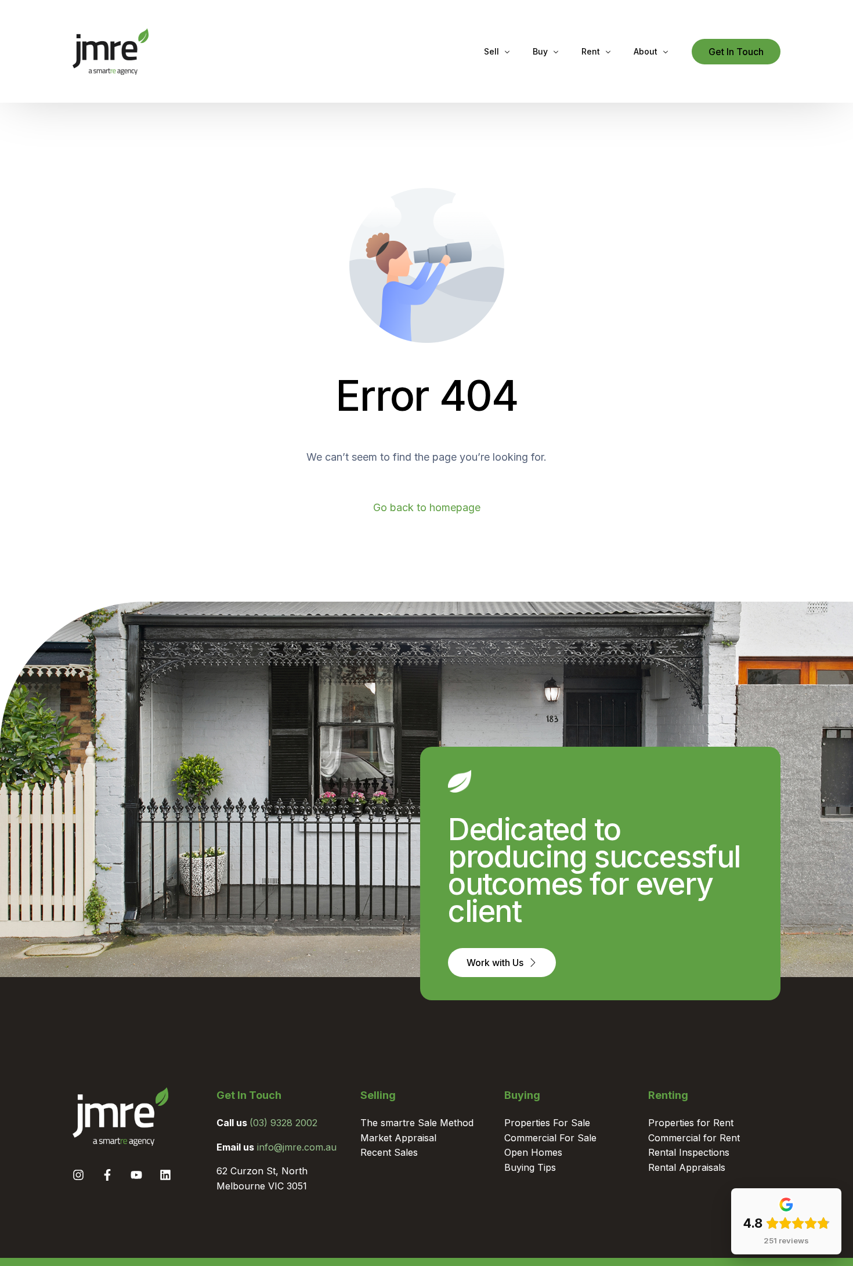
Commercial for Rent (694, 1138)
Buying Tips (530, 1167)
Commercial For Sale (550, 1138)
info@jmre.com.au (297, 1147)
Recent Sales (389, 1152)
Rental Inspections (688, 1152)
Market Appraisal (398, 1138)
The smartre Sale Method (417, 1122)
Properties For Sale (547, 1122)
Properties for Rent (690, 1122)
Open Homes (533, 1152)
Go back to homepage (426, 507)
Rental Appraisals (686, 1167)
